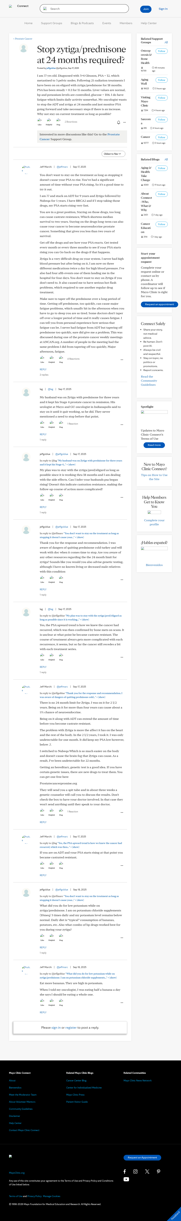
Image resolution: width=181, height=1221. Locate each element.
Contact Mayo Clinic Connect (24, 1130)
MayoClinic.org (17, 1172)
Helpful (49, 124)
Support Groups (51, 23)
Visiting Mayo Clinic (145, 101)
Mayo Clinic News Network (138, 1080)
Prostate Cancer (22, 38)
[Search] (44, 8)
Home (28, 23)
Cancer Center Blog (76, 1080)
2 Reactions (71, 121)
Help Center (149, 23)
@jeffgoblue (61, 454)
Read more (154, 445)
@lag (50, 389)
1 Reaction (72, 423)
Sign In (163, 8)
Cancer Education (146, 228)
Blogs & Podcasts (82, 23)
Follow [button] (161, 51)
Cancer (145, 137)
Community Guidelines (21, 1108)
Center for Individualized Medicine (84, 1087)
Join (146, 9)
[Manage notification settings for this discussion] (118, 122)
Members (126, 23)
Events (106, 23)
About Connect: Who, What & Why (146, 202)
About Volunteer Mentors (22, 1101)
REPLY (43, 369)
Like (39, 124)
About (12, 1080)
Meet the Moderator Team (23, 1094)
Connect (22, 6)
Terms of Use (15, 1196)
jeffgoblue (56, 68)
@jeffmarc (62, 166)
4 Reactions (73, 358)
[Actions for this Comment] (121, 359)
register (71, 1027)
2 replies (44, 374)
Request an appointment (159, 304)
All (166, 42)
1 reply (43, 439)
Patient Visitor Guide (77, 1101)
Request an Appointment (142, 1157)
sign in (56, 1027)
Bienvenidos (154, 565)
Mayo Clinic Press (75, 1094)
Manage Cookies (51, 1196)
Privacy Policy (34, 1196)
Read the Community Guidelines (149, 380)
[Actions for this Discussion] (124, 122)
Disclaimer (14, 1116)
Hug (58, 124)
